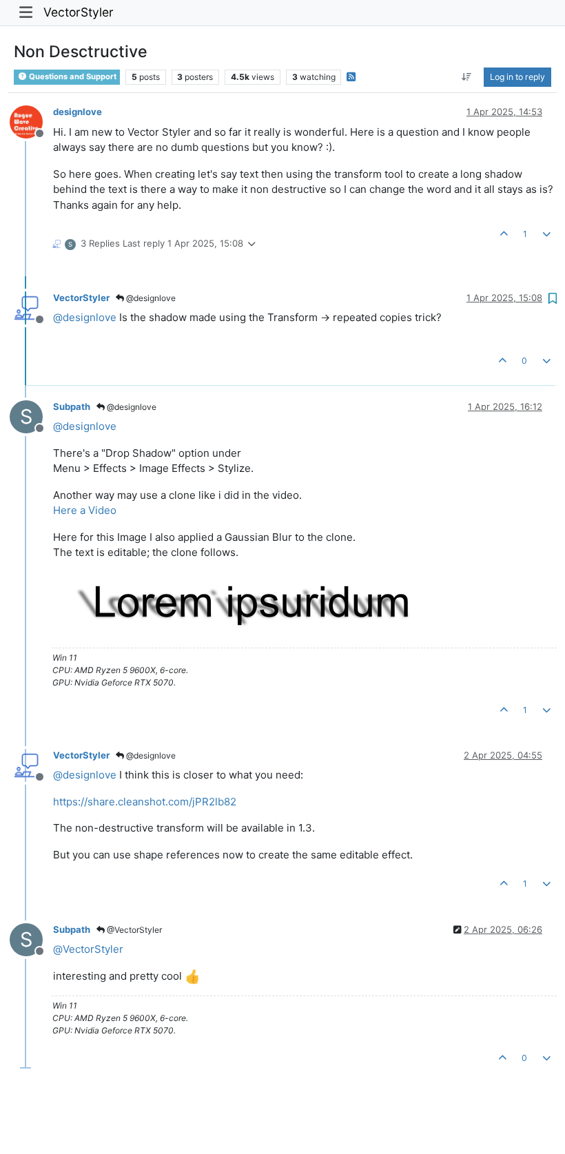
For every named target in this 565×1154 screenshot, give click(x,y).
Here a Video (84, 510)
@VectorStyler (133, 930)
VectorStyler (78, 12)
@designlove (150, 298)
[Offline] (31, 120)
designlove (77, 111)
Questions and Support (71, 76)
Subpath (71, 406)
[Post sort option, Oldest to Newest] (466, 77)
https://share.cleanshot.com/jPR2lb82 (144, 801)
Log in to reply (517, 77)
